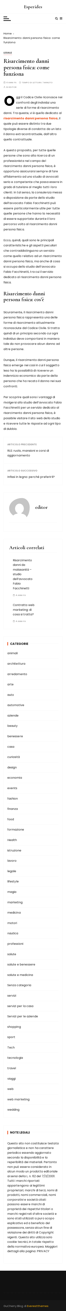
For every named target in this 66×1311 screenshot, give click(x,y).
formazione (15, 829)
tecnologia (15, 1058)
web (10, 1089)
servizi (11, 996)
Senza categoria (19, 985)
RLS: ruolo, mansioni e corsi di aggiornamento (28, 453)
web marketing (18, 1099)
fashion (12, 798)
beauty (12, 726)
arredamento (17, 674)
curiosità (13, 757)
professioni (15, 944)
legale (7, 52)
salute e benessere (21, 964)
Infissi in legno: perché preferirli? (31, 477)
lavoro (12, 861)
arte (10, 684)
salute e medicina (20, 975)
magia (11, 892)
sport (11, 1037)
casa (10, 747)
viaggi (11, 1079)
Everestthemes (37, 1306)
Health (12, 840)
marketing (15, 902)
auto (10, 695)
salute (11, 954)
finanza (12, 809)
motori (12, 923)
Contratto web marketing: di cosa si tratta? (23, 609)
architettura (16, 664)
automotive (15, 705)
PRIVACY (43, 1251)
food (10, 819)
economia (14, 778)
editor (12, 87)
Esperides (33, 7)
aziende (13, 715)
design (12, 767)
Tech (11, 1047)
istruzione (14, 850)
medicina (14, 912)
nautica (12, 933)
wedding (13, 1110)
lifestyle (13, 881)
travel (11, 1068)
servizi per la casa (20, 1006)
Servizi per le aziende (22, 1016)
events (12, 788)
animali (12, 653)
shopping (14, 1027)
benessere (15, 736)
